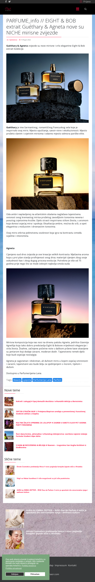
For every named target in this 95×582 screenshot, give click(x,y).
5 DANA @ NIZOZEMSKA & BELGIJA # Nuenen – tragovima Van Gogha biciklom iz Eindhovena (51, 446)
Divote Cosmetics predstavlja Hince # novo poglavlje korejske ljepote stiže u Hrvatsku (49, 467)
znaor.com (53, 574)
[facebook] (6, 1)
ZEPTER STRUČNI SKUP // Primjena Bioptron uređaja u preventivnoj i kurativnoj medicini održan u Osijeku (50, 412)
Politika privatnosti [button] (14, 568)
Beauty (17, 379)
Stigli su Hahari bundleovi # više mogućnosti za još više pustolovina (43, 478)
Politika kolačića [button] (29, 566)
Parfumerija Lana (42, 379)
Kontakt (72, 565)
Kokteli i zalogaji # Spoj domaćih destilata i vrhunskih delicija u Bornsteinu (49, 401)
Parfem (57, 379)
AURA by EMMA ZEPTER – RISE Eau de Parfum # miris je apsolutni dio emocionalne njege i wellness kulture (56, 511)
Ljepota (27, 379)
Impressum (61, 565)
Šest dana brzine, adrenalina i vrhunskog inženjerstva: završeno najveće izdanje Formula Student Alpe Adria (51, 435)
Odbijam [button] (14, 574)
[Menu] (77, 9)
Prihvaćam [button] (35, 574)
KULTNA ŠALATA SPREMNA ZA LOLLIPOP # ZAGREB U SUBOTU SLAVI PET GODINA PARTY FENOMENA (51, 424)
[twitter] (9, 1)
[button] (85, 1)
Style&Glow (13, 40)
